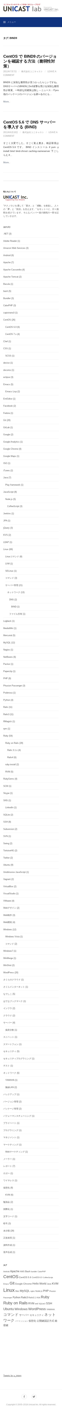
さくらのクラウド (12, 979)
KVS (5, 535)
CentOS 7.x (11, 334)
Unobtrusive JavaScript (14, 872)
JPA (5, 520)
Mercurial (7, 635)
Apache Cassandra (12, 269)
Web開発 (7, 922)
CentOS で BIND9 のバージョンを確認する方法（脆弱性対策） (30, 61)
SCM (5, 786)
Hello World (39, 1283)
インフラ (7, 1008)
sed (36, 1304)
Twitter (6, 858)
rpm (5, 728)
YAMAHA (9, 1080)
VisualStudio (9, 893)
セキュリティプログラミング (17, 1058)
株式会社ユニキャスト (32, 71)
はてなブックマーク (13, 1001)
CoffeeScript (13, 506)
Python (6, 700)
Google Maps (9, 456)
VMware (7, 901)
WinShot (7, 965)
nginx (32, 1291)
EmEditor (7, 399)
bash (5, 291)
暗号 (5, 1223)
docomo (7, 370)
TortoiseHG (8, 850)
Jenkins (7, 513)
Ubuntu (6, 865)
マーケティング (10, 1144)
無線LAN (9, 1087)
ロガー (6, 1173)
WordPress (8, 972)
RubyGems (8, 779)
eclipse (6, 377)
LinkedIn (9, 807)
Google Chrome (10, 449)
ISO (5, 463)
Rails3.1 (32, 1297)
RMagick (7, 721)
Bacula (6, 284)
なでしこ (7, 994)
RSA (38, 1298)
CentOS (7, 320)
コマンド (9, 578)
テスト (6, 1065)
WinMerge (8, 958)
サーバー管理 (11, 585)
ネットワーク (13, 592)
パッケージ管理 (10, 1108)
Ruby (5, 736)
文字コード (8, 1216)
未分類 (6, 1230)
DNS (11, 599)
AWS (22, 1271)
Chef (5, 341)
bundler (34, 1272)
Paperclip (7, 671)
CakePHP (8, 305)
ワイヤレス (8, 1180)
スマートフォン (10, 1044)
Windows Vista (12, 936)
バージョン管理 (10, 1101)
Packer (6, 664)
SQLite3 (42, 1304)
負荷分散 (9, 1030)
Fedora (6, 413)
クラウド (7, 1015)
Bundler (7, 298)
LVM (7, 563)
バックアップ (9, 1094)
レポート (7, 1166)
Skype (6, 793)
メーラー (7, 1159)
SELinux (9, 571)
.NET (5, 233)
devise (6, 363)
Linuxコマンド (12, 556)
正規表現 (7, 1238)
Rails (5, 707)
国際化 (6, 1209)
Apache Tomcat (10, 277)
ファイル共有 (15, 614)
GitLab (6, 427)
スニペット (8, 1037)
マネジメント (9, 1137)
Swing (6, 843)
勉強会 (6, 1202)
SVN (5, 836)
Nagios (6, 649)
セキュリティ (9, 1051)
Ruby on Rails (12, 743)
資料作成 (7, 1245)
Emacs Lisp (11, 391)
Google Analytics (11, 442)
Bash (27, 1271)
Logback (7, 621)
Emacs (6, 384)
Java (5, 477)
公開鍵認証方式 (45, 1320)
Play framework (12, 485)
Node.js (9, 499)
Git (4, 420)
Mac (17, 1291)
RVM (7, 771)
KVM (7, 1195)
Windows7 (8, 951)
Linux (5, 549)
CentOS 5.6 (25, 1277)
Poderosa (7, 692)
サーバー (7, 1022)
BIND (13, 606)
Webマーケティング (15, 1151)
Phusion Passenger (12, 685)
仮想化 (6, 1187)
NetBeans (8, 657)
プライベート (9, 1123)
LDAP (6, 542)
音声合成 (7, 1252)
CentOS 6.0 (11, 327)
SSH (5, 822)
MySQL (7, 642)
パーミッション (21, 1321)
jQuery (6, 528)
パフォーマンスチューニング (17, 1116)
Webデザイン (9, 908)
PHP (5, 678)
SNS (5, 800)
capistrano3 (8, 312)
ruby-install (10, 764)
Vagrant (7, 879)
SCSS (8, 355)
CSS (5, 348)
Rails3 (6, 714)
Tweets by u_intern (12, 1375)
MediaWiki (8, 628)
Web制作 (7, 915)
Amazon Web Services (14, 248)
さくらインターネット (14, 987)
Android (7, 255)
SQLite (6, 814)
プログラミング (10, 1130)
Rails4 (10, 757)
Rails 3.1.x (12, 750)
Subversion (8, 829)
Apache (7, 262)
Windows (7, 929)
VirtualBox (8, 886)
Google (6, 434)
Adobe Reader (10, 241)
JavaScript (8, 492)
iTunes (6, 470)
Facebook (8, 406)
